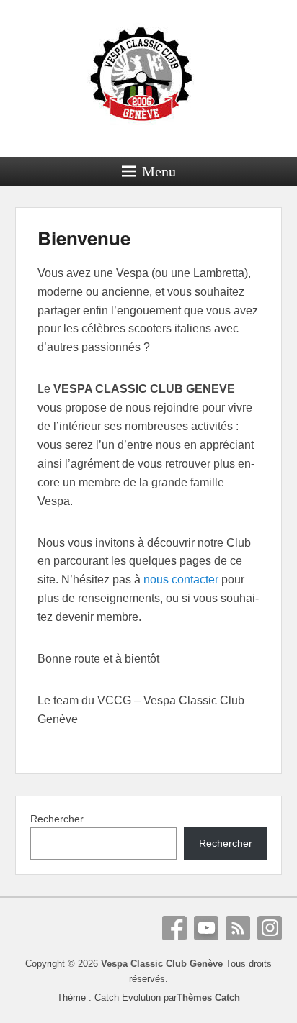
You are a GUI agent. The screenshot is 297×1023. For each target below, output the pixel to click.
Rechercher (57, 818)
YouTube (206, 928)
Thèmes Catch (208, 997)
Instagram (269, 928)
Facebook (174, 928)
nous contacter (180, 579)
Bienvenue (83, 237)
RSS (238, 928)
